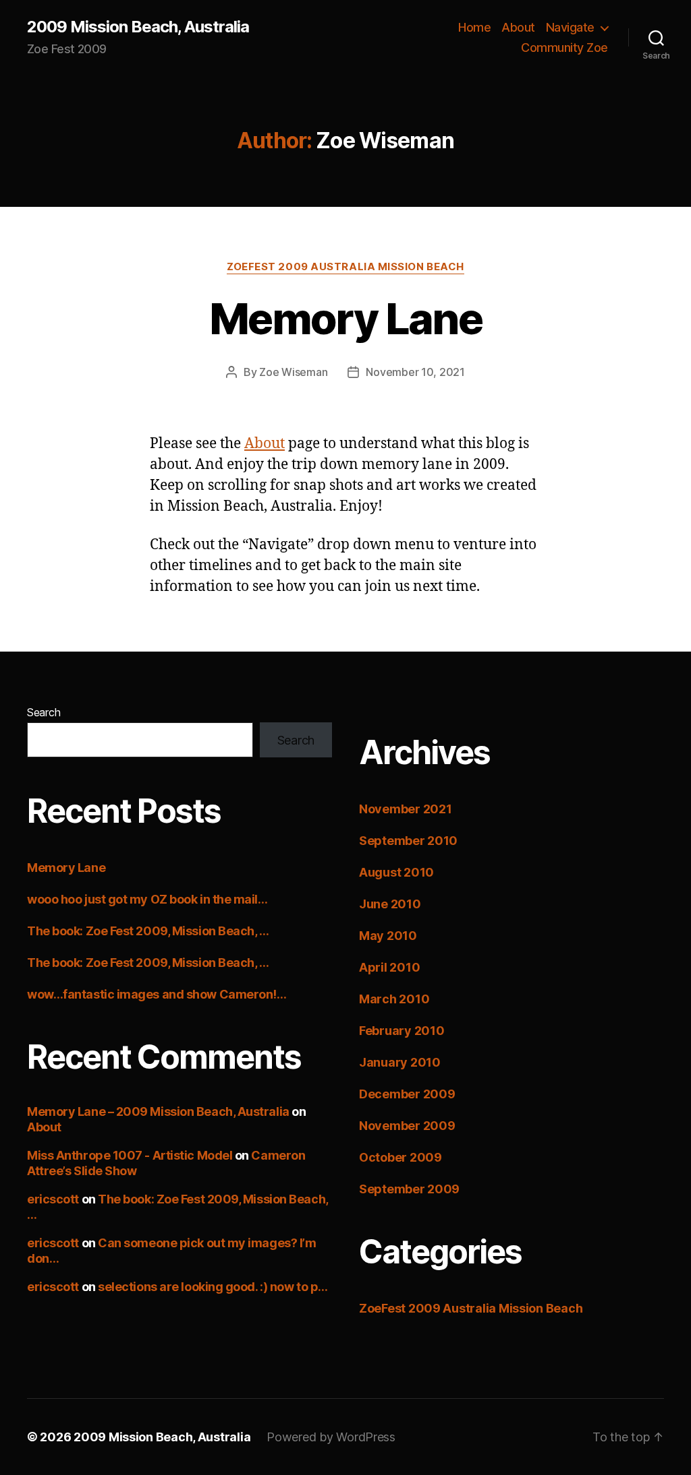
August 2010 (396, 872)
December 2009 (407, 1094)
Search (43, 712)
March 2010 (394, 999)
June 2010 (390, 904)
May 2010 (388, 936)
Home (474, 27)
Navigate (570, 27)
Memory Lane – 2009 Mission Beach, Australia (158, 1111)
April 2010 (389, 967)
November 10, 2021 (415, 372)
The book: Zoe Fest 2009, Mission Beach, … (148, 931)
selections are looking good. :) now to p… (213, 1287)
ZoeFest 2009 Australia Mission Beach (345, 267)
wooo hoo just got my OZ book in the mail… (147, 899)
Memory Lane (345, 318)
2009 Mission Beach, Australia (138, 27)
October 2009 (400, 1157)
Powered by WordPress (331, 1437)
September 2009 (409, 1189)
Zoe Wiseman (293, 372)
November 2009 (407, 1126)
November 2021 (405, 809)
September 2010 (408, 841)
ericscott (53, 1199)
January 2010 (400, 1062)
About (518, 27)
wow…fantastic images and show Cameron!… (156, 994)
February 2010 (402, 1031)
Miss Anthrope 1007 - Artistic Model (129, 1155)
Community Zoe (564, 47)
